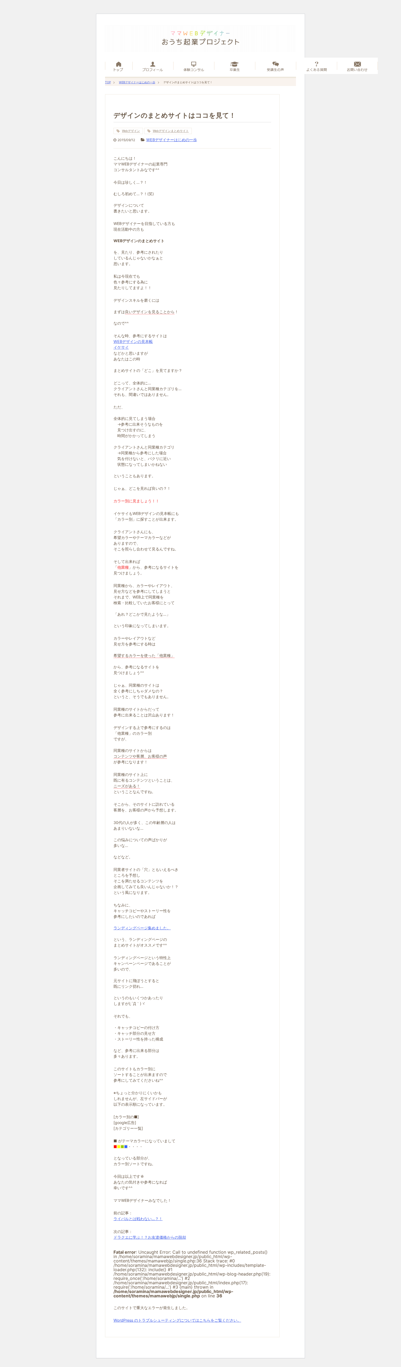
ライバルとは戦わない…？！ (138, 1218)
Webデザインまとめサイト (171, 131)
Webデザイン (131, 131)
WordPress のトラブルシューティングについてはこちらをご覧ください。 (177, 1320)
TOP (108, 82)
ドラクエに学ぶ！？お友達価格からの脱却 (149, 1237)
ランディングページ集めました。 (142, 928)
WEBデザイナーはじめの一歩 (137, 82)
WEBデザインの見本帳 (133, 341)
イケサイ (121, 347)
